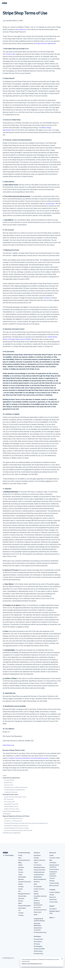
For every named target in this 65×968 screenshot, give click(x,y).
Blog (50, 860)
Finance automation (39, 870)
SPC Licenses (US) (9, 802)
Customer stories (54, 858)
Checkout (21, 867)
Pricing (20, 855)
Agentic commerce (39, 860)
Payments (21, 898)
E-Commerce (38, 865)
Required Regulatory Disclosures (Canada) (16, 828)
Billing (20, 862)
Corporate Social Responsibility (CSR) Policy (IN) (18, 830)
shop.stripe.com (21, 29)
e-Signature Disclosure (10, 792)
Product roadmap (54, 892)
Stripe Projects (38, 951)
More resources (54, 885)
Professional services (40, 910)
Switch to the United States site (31, 964)
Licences (52, 878)
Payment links (22, 896)
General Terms (8, 782)
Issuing (20, 889)
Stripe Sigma (22, 908)
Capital (20, 865)
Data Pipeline (22, 877)
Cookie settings (54, 883)
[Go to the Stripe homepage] (5, 853)
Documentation (38, 939)
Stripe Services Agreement (46, 43)
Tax (19, 910)
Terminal (20, 913)
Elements (21, 879)
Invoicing (20, 886)
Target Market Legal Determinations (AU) (16, 825)
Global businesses (39, 872)
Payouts (20, 901)
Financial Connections (24, 882)
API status (37, 944)
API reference (38, 941)
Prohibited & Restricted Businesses (14, 790)
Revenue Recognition (24, 905)
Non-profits (37, 907)
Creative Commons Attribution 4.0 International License (28, 758)
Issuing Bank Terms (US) (11, 804)
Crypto (20, 874)
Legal (4, 775)
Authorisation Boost (24, 860)
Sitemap (51, 880)
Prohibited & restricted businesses (53, 874)
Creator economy (39, 889)
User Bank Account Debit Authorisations (16, 787)
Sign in (51, 917)
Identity (20, 884)
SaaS (35, 884)
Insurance (37, 900)
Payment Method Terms (11, 806)
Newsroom (52, 897)
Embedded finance (39, 867)
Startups (36, 858)
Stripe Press (53, 899)
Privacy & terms (54, 869)
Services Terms (8, 785)
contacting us (50, 203)
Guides (51, 855)
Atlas (19, 858)
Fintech (36, 891)
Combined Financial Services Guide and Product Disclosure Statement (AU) (26, 823)
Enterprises (37, 855)
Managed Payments (24, 893)
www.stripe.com (8, 745)
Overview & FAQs (9, 780)
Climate (20, 870)
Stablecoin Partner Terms (11, 809)
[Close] (62, 959)
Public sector (38, 912)
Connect (20, 872)
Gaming (36, 893)
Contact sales (53, 902)
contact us (47, 298)
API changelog (38, 946)
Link (19, 891)
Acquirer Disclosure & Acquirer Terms (15, 797)
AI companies (38, 886)
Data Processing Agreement (12, 811)
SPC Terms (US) (8, 799)
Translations (7, 813)
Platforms (37, 882)
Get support (53, 909)
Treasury (21, 915)
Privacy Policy (11, 54)
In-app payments (39, 874)
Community (52, 862)
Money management (40, 879)
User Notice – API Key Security (13, 821)
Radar (20, 903)
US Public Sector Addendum (11, 833)
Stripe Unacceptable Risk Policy (13, 818)
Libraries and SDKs (39, 949)
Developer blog (38, 953)
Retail (35, 914)
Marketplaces (38, 877)
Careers (51, 895)
